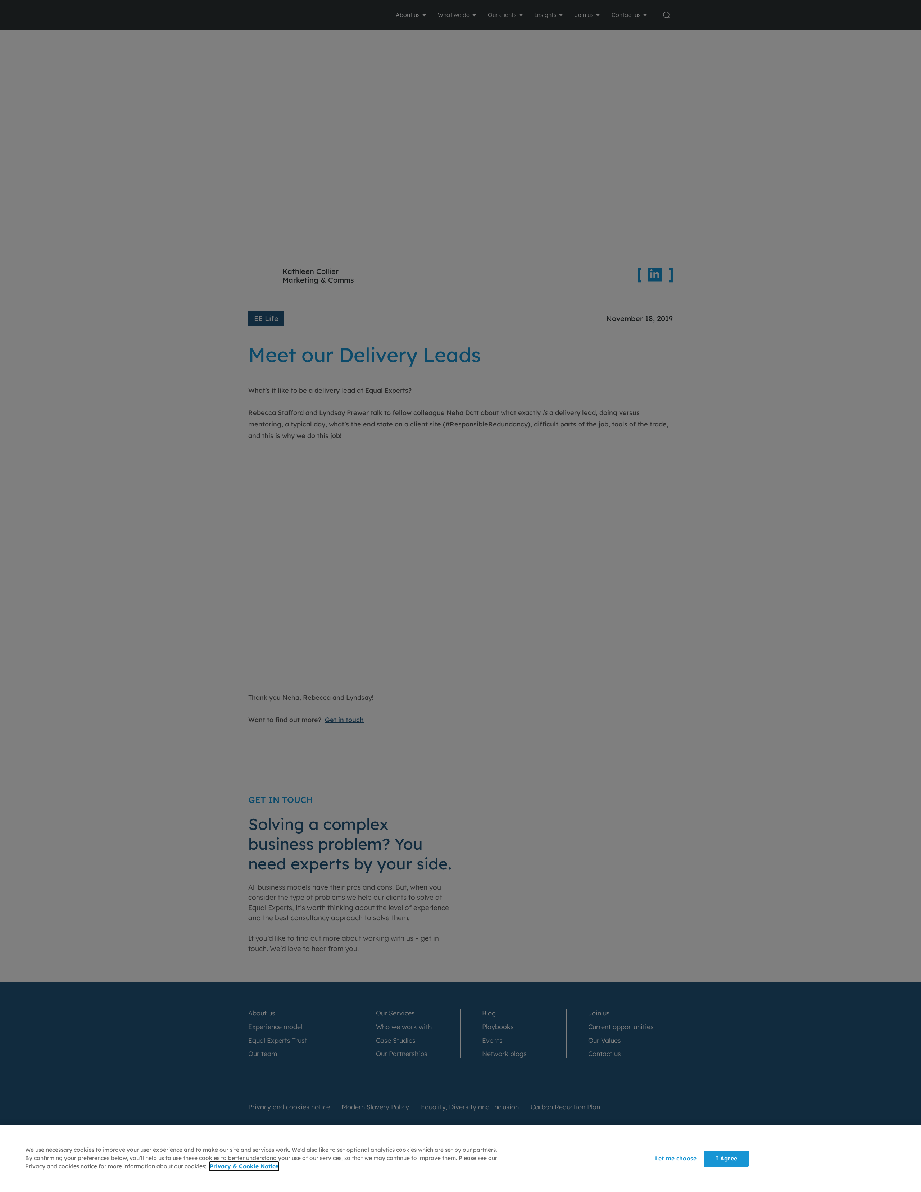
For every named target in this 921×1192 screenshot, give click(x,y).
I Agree (726, 1158)
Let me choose (676, 1158)
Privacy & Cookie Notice (244, 1166)
